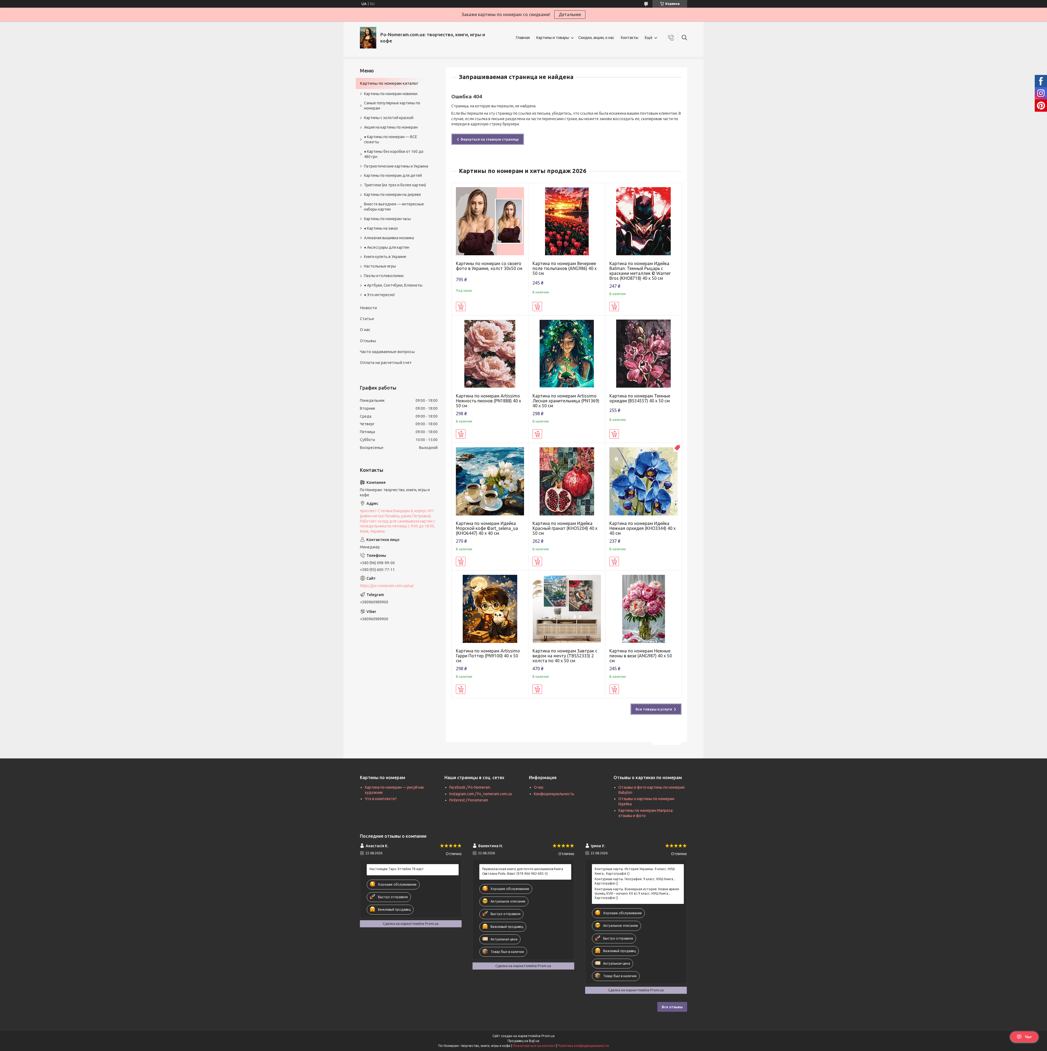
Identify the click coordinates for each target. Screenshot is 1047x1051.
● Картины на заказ (381, 228)
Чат (1028, 1037)
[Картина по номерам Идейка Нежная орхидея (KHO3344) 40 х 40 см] (643, 481)
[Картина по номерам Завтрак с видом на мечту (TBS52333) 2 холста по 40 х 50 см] (566, 608)
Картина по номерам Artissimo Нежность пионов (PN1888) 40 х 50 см (488, 400)
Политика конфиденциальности (583, 1045)
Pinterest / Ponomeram (468, 800)
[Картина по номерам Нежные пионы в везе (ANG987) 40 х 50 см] (643, 608)
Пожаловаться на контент (534, 1045)
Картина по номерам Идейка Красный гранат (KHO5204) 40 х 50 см (564, 528)
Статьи (367, 318)
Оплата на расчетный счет (386, 362)
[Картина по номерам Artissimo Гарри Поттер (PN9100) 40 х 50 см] (490, 608)
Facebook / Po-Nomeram (469, 787)
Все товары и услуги (654, 709)
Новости (368, 307)
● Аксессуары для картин (386, 247)
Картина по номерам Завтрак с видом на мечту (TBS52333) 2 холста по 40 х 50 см (564, 655)
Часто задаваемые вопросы (387, 351)
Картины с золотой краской (388, 118)
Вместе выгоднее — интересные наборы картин (394, 206)
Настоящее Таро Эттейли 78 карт (396, 869)
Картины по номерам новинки (390, 94)
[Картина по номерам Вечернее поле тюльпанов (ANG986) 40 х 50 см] (566, 221)
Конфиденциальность (554, 794)
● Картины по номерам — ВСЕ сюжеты (390, 139)
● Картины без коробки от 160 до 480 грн (393, 154)
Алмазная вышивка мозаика (389, 238)
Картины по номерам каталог (389, 83)
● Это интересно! (379, 295)
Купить (460, 306)
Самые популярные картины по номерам (392, 105)
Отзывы (368, 340)
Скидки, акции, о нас (596, 37)
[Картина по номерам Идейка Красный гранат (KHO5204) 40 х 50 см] (566, 481)
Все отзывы (672, 1007)
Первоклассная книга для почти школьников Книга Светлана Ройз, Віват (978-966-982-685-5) (522, 871)
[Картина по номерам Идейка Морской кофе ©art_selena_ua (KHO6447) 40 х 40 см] (490, 481)
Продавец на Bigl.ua (523, 1041)
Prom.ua (548, 1036)
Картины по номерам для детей (393, 175)
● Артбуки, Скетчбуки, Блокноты (393, 285)
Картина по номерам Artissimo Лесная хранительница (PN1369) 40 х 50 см (565, 400)
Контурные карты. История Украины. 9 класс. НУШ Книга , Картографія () (635, 871)
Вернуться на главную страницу (490, 139)
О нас (365, 329)
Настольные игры (380, 266)
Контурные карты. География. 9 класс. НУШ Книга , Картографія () (635, 881)
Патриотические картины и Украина (396, 166)
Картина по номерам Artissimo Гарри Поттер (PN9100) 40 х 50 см (488, 655)
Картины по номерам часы (387, 219)
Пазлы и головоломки (384, 276)
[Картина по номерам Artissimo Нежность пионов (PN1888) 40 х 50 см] (490, 353)
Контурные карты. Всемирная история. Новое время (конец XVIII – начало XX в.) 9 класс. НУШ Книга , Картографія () (637, 893)
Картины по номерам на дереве (392, 194)
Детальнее (570, 14)
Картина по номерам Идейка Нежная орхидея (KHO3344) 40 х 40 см (642, 528)
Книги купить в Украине (385, 256)
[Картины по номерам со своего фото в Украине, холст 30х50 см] (490, 221)
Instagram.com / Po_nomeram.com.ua (480, 794)
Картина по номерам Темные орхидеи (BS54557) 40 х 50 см (639, 398)
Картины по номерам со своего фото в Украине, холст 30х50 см (489, 266)
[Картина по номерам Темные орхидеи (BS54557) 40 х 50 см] (643, 353)
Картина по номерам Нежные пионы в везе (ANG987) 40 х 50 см (640, 655)
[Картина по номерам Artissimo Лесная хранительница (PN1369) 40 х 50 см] (566, 353)
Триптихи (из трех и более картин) (395, 185)
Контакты (629, 37)
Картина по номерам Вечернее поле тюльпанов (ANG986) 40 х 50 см (564, 268)
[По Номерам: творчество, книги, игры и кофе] (368, 37)
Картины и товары (552, 37)
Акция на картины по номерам (391, 127)
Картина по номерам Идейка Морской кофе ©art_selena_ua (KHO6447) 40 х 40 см (487, 528)
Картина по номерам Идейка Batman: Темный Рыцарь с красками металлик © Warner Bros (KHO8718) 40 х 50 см (640, 271)
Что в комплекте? (381, 799)
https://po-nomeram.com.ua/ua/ (387, 586)
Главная (523, 37)
